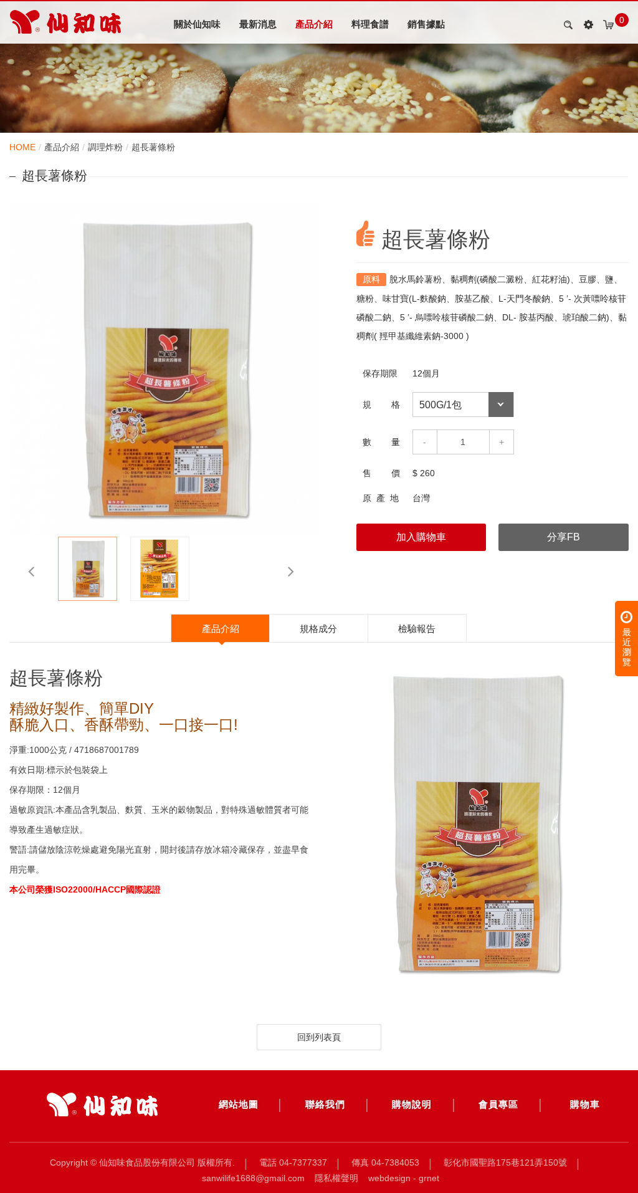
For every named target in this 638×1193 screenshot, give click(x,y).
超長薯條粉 (153, 147)
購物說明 (412, 1104)
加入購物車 (421, 537)
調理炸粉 (105, 147)
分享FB (563, 537)
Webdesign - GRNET (403, 1178)
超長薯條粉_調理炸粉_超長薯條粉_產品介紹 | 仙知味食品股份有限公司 (65, 22)
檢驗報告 (417, 628)
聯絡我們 (325, 1104)
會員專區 (498, 1104)
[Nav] (588, 24)
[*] (102, 1104)
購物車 (585, 1104)
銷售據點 (426, 24)
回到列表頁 (319, 1037)
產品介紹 (314, 24)
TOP (595, 1163)
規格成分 (318, 628)
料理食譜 (370, 24)
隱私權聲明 (336, 1178)
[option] (164, 369)
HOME (22, 147)
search (566, 24)
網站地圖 (239, 1104)
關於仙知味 (197, 24)
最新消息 (258, 24)
